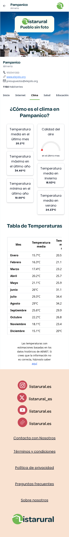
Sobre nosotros (34, 500)
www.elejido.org (16, 77)
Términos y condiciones (35, 451)
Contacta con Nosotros (34, 438)
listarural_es (40, 398)
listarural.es (40, 386)
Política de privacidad (34, 467)
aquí (34, 363)
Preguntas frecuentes (34, 483)
